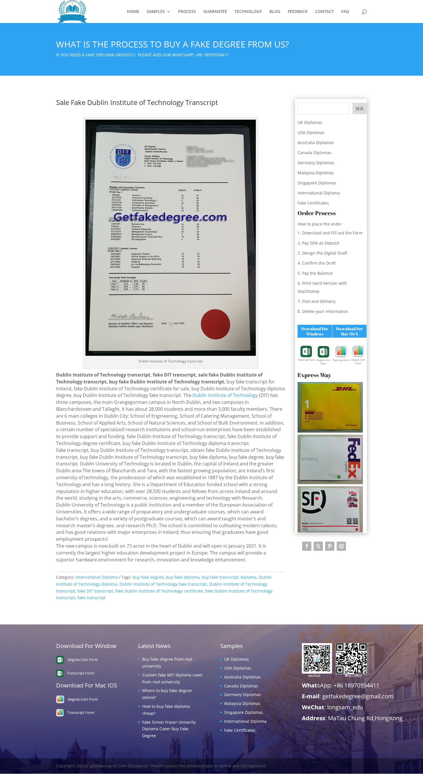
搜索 (360, 108)
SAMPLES (156, 11)
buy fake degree (148, 577)
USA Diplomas (311, 132)
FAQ (345, 11)
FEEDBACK (298, 11)
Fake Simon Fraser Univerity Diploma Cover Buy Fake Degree (169, 729)
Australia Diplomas (316, 142)
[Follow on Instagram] (341, 546)
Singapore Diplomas (317, 183)
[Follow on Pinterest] (329, 546)
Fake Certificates (313, 203)
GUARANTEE (215, 11)
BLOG (274, 11)
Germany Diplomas (316, 162)
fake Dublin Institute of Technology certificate (159, 591)
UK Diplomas (310, 122)
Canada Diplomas (314, 152)
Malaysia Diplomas (316, 172)
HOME (133, 11)
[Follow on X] (318, 546)
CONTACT (324, 11)
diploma (248, 577)
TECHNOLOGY (248, 11)
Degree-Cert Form (323, 361)
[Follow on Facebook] (306, 546)
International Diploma (96, 577)
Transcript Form (306, 359)
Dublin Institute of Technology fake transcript (163, 584)
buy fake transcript (220, 577)
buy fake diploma (182, 577)
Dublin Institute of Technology (225, 395)
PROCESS (187, 11)
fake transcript (91, 597)
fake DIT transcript (95, 591)
